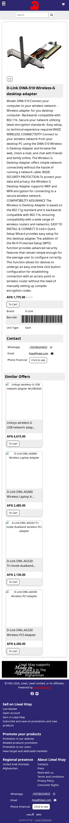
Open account (11, 713)
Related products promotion (20, 742)
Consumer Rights (48, 785)
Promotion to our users (17, 747)
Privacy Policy (46, 780)
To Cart (13, 304)
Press (41, 768)
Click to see (38, 360)
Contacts (43, 764)
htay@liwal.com (38, 353)
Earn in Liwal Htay (14, 717)
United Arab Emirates (16, 764)
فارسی (30, 814)
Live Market (10, 709)
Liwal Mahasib (42, 687)
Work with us (46, 772)
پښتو (38, 814)
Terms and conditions (51, 776)
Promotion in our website (18, 738)
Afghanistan (10, 768)
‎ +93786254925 (38, 347)
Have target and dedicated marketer (25, 751)
